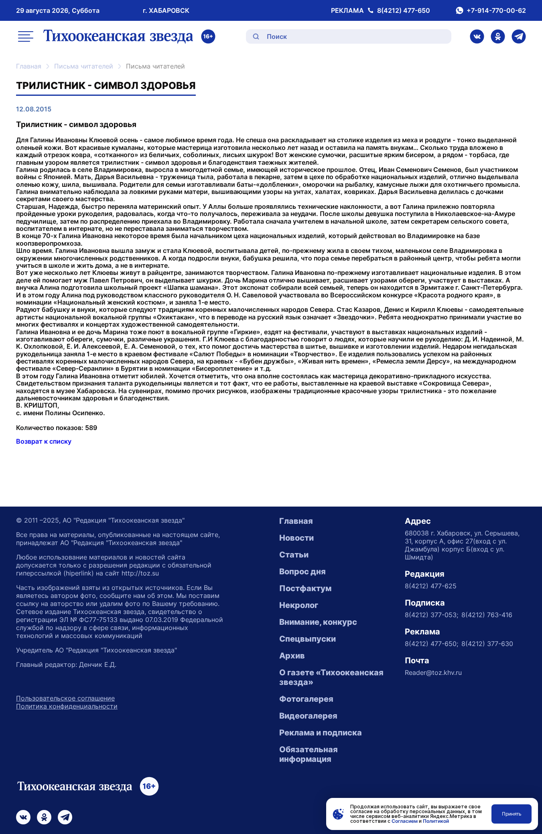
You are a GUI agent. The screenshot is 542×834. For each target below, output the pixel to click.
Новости (296, 538)
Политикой (436, 821)
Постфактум (305, 588)
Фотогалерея (306, 699)
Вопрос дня (302, 571)
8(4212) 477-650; (431, 644)
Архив (292, 655)
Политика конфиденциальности (67, 706)
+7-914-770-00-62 (496, 10)
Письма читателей (83, 66)
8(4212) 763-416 (486, 615)
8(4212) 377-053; (431, 615)
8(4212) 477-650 (403, 10)
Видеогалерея (308, 716)
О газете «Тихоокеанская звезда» (331, 677)
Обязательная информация (308, 754)
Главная (28, 66)
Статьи (294, 554)
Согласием (405, 821)
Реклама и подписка (320, 732)
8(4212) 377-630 (487, 644)
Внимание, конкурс (318, 622)
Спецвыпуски (307, 639)
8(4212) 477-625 (431, 586)
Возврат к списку (43, 441)
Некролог (298, 605)
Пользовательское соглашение (65, 698)
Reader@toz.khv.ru (433, 672)
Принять (512, 814)
